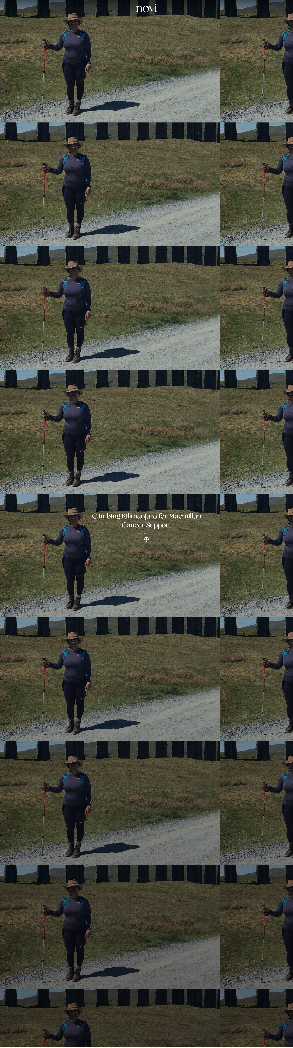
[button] (207, 20)
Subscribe (154, 19)
